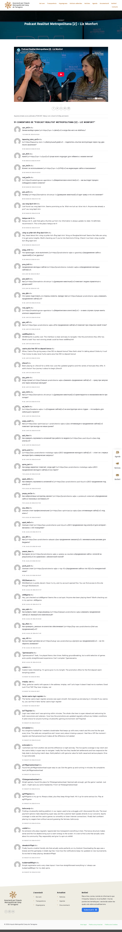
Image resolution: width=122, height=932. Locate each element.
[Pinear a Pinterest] (65, 108)
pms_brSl (25, 264)
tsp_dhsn (25, 624)
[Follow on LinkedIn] (9, 911)
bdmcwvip (26, 808)
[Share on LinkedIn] (68, 108)
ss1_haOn (25, 407)
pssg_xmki (26, 250)
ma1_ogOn (26, 308)
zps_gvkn (25, 377)
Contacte (115, 7)
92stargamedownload (30, 779)
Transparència (51, 3)
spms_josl (26, 464)
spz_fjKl (25, 537)
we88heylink (27, 334)
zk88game (26, 595)
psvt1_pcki (26, 566)
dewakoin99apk (28, 845)
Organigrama (63, 3)
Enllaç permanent (63, 116)
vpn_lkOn (25, 154)
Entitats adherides (76, 3)
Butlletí (113, 3)
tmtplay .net (26, 682)
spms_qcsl (26, 450)
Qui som (42, 3)
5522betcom (27, 580)
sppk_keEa (26, 522)
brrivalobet (26, 728)
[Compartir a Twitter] (57, 108)
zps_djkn (25, 293)
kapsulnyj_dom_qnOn (30, 139)
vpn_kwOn (26, 166)
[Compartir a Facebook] (53, 108)
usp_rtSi (25, 638)
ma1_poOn (26, 177)
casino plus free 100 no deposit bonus (36, 349)
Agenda (94, 3)
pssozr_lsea (26, 551)
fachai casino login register (32, 696)
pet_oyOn (26, 192)
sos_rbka (25, 508)
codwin (25, 667)
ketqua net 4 (27, 218)
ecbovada (26, 745)
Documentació (104, 3)
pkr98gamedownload (30, 765)
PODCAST (61, 20)
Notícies (87, 3)
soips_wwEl (26, 421)
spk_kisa (25, 435)
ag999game (27, 794)
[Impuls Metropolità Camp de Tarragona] (17, 5)
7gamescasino (27, 653)
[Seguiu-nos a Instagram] (6, 911)
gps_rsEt (25, 322)
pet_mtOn (26, 392)
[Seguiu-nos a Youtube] (13, 911)
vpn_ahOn (26, 128)
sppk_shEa (26, 479)
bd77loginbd (27, 711)
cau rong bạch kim (29, 204)
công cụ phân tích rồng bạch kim (35, 233)
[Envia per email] (61, 108)
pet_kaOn (26, 279)
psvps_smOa (27, 493)
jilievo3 (25, 363)
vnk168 (24, 828)
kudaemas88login (29, 863)
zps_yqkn (25, 609)
